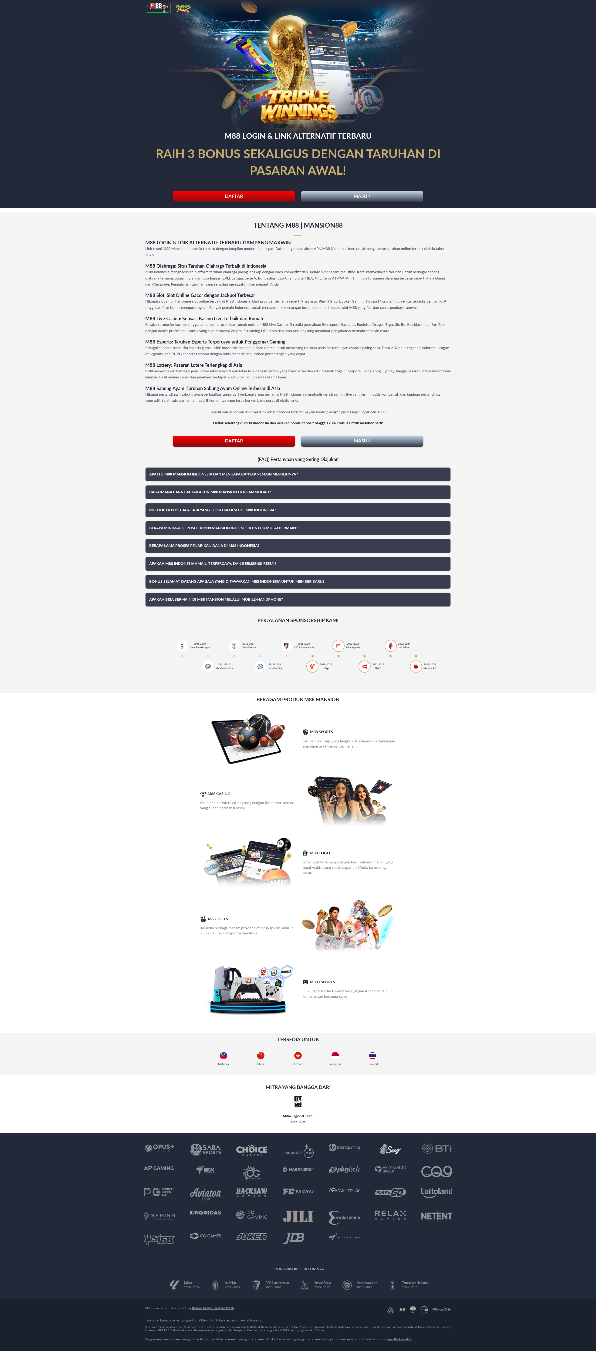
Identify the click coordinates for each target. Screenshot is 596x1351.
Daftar (234, 196)
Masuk (362, 196)
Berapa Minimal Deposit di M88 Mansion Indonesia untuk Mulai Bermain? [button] (223, 528)
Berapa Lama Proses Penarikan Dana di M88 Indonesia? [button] (204, 546)
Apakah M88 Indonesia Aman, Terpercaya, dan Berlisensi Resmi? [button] (212, 564)
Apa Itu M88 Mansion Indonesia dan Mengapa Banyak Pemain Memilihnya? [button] (223, 474)
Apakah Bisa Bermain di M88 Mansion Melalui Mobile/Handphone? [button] (216, 599)
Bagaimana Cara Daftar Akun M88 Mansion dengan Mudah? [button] (210, 492)
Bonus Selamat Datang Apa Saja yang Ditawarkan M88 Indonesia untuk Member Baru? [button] (236, 581)
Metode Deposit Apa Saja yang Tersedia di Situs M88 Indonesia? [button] (212, 510)
